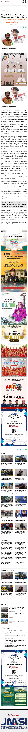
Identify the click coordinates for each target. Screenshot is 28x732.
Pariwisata (22, 19)
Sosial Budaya (13, 22)
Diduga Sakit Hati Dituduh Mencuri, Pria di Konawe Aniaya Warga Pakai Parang (7, 492)
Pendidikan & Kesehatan (7, 21)
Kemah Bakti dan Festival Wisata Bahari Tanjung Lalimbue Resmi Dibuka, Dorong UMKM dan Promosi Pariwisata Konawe (21, 478)
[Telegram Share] (23, 27)
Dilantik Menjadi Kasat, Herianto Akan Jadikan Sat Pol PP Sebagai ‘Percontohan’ (15, 646)
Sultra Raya (19, 22)
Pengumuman (15, 21)
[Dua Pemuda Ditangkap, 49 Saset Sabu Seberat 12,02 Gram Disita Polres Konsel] (7, 526)
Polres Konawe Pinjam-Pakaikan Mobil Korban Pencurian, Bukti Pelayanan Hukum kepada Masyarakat (7, 519)
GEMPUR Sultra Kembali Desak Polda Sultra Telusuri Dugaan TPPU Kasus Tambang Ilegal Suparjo (7, 505)
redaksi (4, 19)
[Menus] (2, 1)
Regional (8, 22)
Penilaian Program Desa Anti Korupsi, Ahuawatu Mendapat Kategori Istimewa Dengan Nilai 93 (15, 636)
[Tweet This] (21, 27)
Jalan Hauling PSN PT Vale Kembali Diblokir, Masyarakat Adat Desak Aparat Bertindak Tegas (20, 492)
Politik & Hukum (22, 21)
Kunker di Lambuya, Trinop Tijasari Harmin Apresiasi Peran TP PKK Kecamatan (14, 641)
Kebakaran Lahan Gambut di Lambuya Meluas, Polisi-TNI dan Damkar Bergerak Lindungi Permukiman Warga (6, 465)
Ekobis (8, 19)
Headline (12, 19)
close (15, 716)
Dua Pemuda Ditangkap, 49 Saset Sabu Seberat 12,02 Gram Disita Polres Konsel (7, 532)
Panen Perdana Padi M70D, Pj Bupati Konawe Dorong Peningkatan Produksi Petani (14, 631)
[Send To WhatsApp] (26, 27)
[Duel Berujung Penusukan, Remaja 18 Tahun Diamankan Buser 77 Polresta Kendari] (21, 499)
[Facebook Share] (18, 27)
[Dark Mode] (23, 1)
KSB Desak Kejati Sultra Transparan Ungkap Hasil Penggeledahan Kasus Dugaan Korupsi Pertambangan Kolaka (20, 533)
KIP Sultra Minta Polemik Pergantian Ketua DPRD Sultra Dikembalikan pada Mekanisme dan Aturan (6, 478)
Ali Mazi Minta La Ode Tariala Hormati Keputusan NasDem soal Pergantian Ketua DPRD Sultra (20, 519)
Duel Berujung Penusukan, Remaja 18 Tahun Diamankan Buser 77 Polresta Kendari (20, 505)
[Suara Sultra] (6, 1)
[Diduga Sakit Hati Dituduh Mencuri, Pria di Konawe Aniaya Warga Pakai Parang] (7, 486)
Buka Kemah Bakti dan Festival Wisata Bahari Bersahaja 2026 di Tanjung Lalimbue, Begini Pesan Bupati (20, 465)
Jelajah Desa (17, 19)
